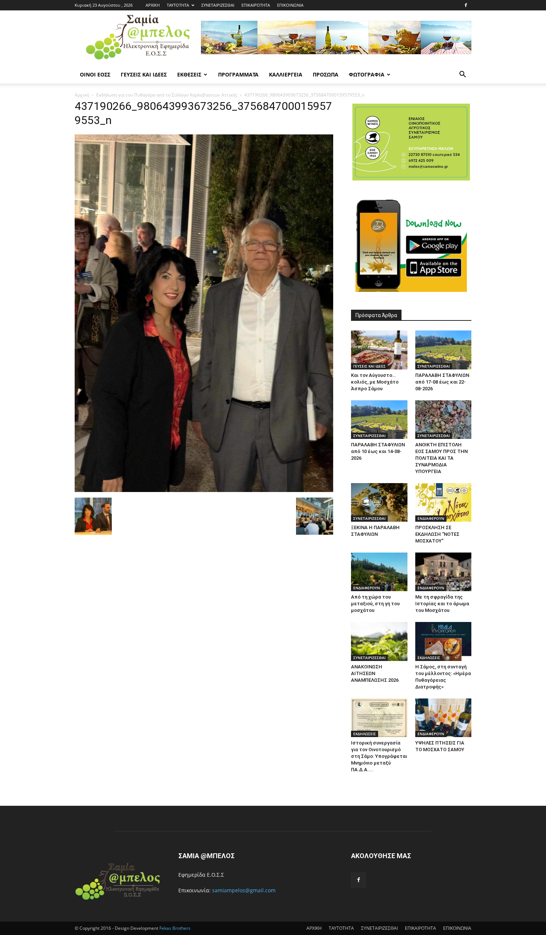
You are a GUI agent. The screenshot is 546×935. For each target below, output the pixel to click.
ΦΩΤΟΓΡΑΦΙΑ (366, 74)
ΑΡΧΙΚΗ (153, 5)
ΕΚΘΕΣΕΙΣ (189, 74)
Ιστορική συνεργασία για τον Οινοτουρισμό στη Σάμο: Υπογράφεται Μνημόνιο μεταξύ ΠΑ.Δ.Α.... (379, 756)
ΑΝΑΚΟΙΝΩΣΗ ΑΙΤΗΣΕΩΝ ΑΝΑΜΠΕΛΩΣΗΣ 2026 (375, 673)
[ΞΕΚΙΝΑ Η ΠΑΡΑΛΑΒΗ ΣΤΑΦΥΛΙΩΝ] (379, 502)
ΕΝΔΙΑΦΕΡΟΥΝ (430, 518)
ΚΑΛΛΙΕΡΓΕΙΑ (285, 74)
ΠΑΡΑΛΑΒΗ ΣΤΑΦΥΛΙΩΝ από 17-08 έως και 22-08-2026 (442, 381)
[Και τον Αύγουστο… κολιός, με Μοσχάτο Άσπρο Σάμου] (379, 349)
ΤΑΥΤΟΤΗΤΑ (178, 5)
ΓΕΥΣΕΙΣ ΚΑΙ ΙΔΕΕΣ (144, 74)
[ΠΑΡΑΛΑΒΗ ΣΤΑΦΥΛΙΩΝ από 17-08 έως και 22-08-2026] (443, 349)
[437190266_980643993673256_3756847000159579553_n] (204, 490)
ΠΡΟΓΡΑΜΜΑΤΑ (238, 74)
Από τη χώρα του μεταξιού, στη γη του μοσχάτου (375, 603)
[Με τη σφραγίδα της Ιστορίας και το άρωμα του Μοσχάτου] (443, 572)
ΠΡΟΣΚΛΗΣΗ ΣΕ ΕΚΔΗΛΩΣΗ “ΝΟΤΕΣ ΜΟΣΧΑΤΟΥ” (437, 534)
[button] (462, 75)
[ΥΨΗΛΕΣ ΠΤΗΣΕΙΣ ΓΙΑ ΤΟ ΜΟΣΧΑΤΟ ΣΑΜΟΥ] (443, 717)
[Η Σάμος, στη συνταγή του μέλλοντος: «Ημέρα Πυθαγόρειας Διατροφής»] (443, 641)
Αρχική (82, 95)
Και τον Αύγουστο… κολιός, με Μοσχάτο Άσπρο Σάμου (375, 381)
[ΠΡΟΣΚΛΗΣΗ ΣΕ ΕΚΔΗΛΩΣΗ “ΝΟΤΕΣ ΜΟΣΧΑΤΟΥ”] (443, 502)
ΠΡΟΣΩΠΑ (325, 74)
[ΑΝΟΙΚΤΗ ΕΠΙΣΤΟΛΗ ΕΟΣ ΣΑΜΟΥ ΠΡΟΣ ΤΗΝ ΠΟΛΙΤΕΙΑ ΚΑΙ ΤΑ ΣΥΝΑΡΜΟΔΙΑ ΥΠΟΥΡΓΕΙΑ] (443, 419)
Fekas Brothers (174, 928)
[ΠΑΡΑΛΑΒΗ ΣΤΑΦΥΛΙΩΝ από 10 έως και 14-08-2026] (379, 419)
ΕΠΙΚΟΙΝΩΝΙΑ (290, 5)
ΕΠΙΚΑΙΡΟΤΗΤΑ (255, 5)
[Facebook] (465, 5)
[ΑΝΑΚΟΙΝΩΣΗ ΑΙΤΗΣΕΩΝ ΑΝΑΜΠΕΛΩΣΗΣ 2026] (379, 641)
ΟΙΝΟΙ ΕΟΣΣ (95, 74)
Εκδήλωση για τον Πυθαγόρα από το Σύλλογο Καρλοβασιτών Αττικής (166, 95)
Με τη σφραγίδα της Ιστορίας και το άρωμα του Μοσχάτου (442, 603)
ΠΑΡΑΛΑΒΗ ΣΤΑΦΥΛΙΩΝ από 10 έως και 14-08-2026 (378, 451)
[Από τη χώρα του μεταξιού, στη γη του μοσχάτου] (379, 572)
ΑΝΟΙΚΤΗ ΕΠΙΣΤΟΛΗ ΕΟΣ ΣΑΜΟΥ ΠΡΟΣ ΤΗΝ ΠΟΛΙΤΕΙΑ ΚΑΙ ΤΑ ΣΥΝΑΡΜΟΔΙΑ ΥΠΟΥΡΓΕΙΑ (441, 458)
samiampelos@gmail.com (244, 890)
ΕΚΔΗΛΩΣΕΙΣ (428, 657)
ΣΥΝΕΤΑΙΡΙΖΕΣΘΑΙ (217, 5)
